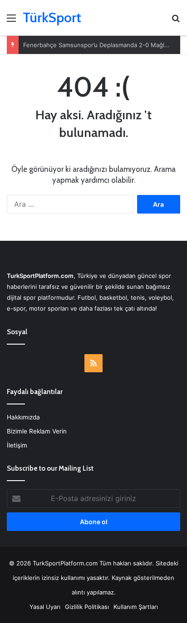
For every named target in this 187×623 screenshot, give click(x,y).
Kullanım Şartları (135, 606)
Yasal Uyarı (45, 606)
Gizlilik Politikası (87, 606)
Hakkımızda (23, 417)
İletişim (17, 445)
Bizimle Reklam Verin (37, 431)
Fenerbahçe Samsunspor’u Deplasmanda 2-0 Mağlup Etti (103, 45)
